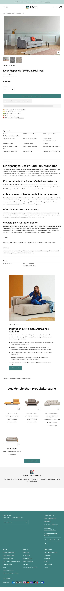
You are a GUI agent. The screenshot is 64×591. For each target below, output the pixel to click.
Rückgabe (6, 247)
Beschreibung (7, 162)
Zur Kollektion (32, 461)
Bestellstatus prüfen (9, 552)
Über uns (26, 552)
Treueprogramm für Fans (51, 524)
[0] (56, 7)
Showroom (21, 118)
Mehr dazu (47, 1)
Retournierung (48, 564)
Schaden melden (8, 558)
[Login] (53, 7)
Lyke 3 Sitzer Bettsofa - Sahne (12, 451)
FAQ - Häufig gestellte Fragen (11, 561)
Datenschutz (47, 555)
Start (4, 13)
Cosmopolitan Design (51, 413)
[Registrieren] (26, 522)
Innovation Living (9, 65)
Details (5, 237)
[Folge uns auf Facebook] (46, 539)
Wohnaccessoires (14, 217)
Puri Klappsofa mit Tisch (12, 416)
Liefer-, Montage (9, 109)
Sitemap (46, 567)
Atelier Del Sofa (12, 448)
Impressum (47, 558)
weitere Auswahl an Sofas (26, 175)
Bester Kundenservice (50, 518)
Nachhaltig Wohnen (8, 570)
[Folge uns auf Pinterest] (54, 539)
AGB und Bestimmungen (51, 552)
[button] (7, 81)
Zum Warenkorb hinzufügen (32, 95)
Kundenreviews (27, 558)
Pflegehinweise (7, 564)
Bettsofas (39, 175)
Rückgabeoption (21, 109)
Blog (4, 567)
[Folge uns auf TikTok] (59, 539)
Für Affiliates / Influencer (30, 567)
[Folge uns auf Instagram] (50, 539)
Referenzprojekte (28, 561)
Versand (46, 561)
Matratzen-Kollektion (38, 189)
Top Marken (47, 521)
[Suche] (7, 7)
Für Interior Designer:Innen (10, 573)
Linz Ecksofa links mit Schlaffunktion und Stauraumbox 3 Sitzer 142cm (52, 417)
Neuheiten (16, 232)
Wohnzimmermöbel (12, 204)
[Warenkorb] (60, 7)
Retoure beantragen (8, 555)
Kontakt (25, 564)
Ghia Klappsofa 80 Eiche (32, 416)
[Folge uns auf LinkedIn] (46, 544)
